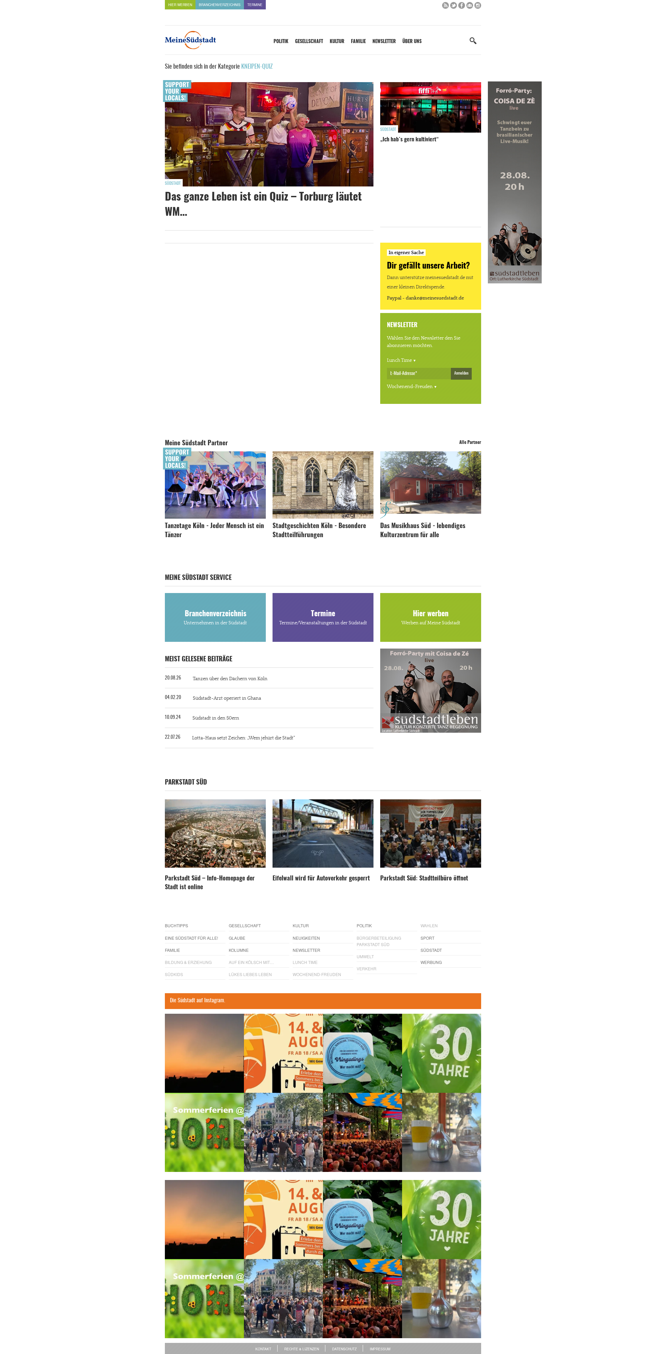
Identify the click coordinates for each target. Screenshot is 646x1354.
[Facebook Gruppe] (469, 7)
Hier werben (180, 4)
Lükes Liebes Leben (250, 974)
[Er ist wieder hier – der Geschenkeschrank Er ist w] (441, 1132)
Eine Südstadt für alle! (191, 938)
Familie (358, 41)
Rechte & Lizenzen (301, 1349)
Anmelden (461, 373)
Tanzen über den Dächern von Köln (230, 679)
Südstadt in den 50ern (215, 718)
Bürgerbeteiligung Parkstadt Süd (379, 941)
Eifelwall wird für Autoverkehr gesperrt (321, 879)
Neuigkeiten (306, 938)
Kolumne (239, 950)
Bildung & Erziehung (188, 962)
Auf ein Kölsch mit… (251, 962)
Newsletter (384, 41)
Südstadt (173, 183)
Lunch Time (399, 360)
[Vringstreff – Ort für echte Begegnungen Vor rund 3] (441, 1053)
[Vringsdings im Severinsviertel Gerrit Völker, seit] (362, 1053)
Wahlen (429, 925)
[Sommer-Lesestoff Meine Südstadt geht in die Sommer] (204, 1053)
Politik (281, 41)
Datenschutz (344, 1349)
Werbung (431, 962)
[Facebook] (461, 7)
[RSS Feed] (445, 7)
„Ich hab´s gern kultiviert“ (409, 139)
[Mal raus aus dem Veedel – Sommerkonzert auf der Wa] (362, 1132)
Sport (427, 938)
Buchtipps (176, 925)
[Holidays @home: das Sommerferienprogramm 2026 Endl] (204, 1132)
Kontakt (263, 1349)
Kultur (337, 41)
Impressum (380, 1349)
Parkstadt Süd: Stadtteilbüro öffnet (424, 879)
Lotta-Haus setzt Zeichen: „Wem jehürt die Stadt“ (243, 738)
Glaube (237, 938)
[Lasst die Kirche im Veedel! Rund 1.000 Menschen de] (283, 1132)
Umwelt (365, 956)
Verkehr (366, 968)
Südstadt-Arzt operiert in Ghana (227, 698)
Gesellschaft (309, 41)
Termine (254, 4)
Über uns (412, 41)
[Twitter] (453, 7)
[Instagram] (477, 7)
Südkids (174, 974)
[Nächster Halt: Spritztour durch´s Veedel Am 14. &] (283, 1053)
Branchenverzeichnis (220, 4)
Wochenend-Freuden (410, 386)
